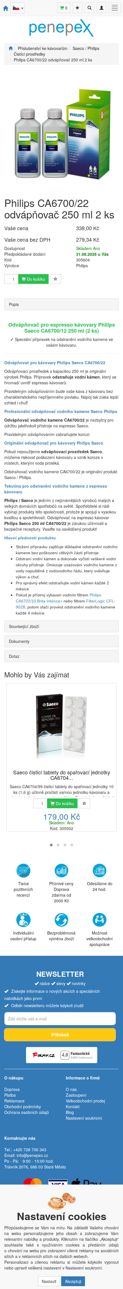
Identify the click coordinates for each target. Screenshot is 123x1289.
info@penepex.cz (32, 1155)
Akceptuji (73, 1281)
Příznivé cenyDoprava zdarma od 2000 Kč (61, 892)
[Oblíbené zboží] (77, 7)
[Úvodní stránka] (11, 48)
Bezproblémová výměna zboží (61, 935)
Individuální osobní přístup (23, 935)
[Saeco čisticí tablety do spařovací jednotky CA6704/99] (61, 726)
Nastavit (49, 1281)
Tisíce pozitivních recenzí (23, 889)
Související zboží (24, 626)
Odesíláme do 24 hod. (99, 886)
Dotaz (14, 656)
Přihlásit (60, 1034)
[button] (51, 845)
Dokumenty (19, 641)
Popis (14, 304)
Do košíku (35, 279)
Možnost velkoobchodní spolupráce (99, 938)
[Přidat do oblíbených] (55, 279)
